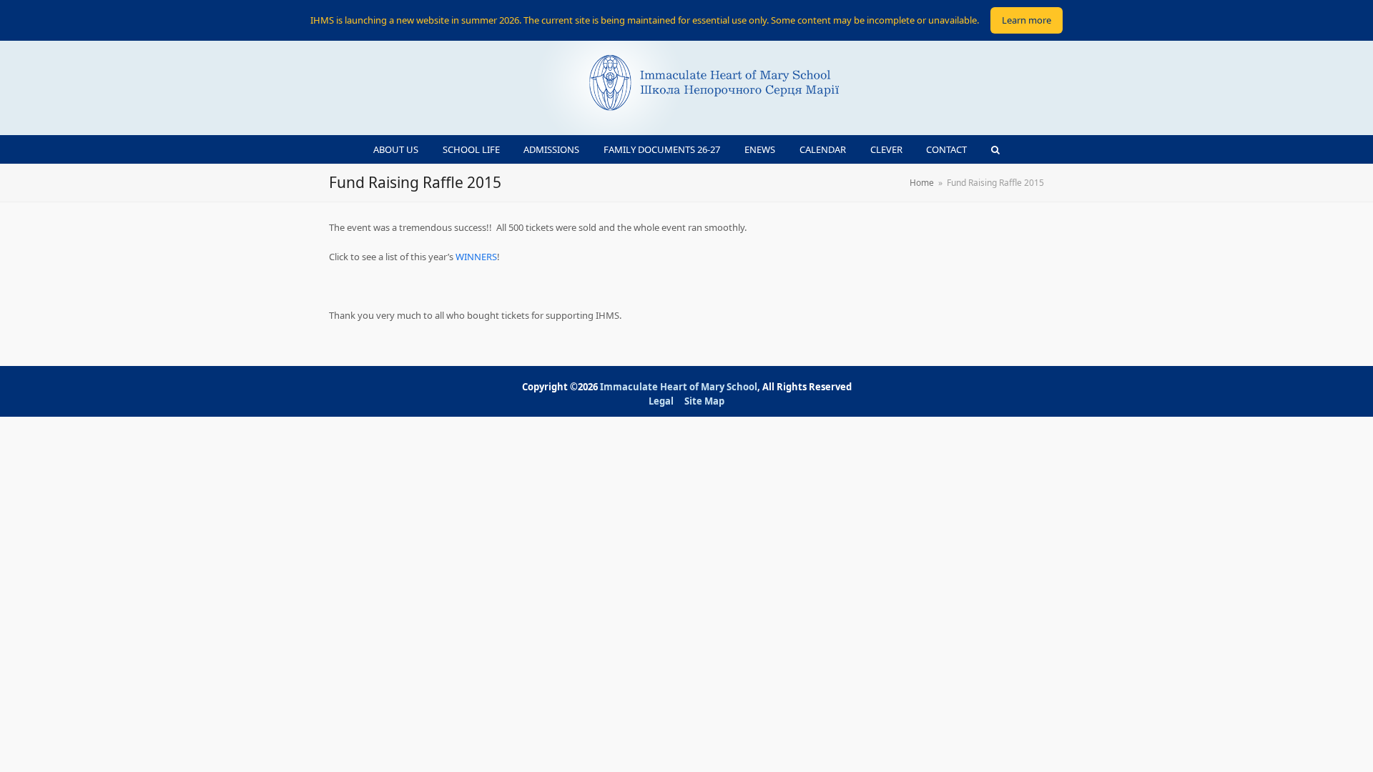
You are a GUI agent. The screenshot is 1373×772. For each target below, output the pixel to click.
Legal (661, 401)
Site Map (704, 401)
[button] (995, 149)
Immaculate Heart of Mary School (678, 386)
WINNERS (476, 256)
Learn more (1026, 20)
